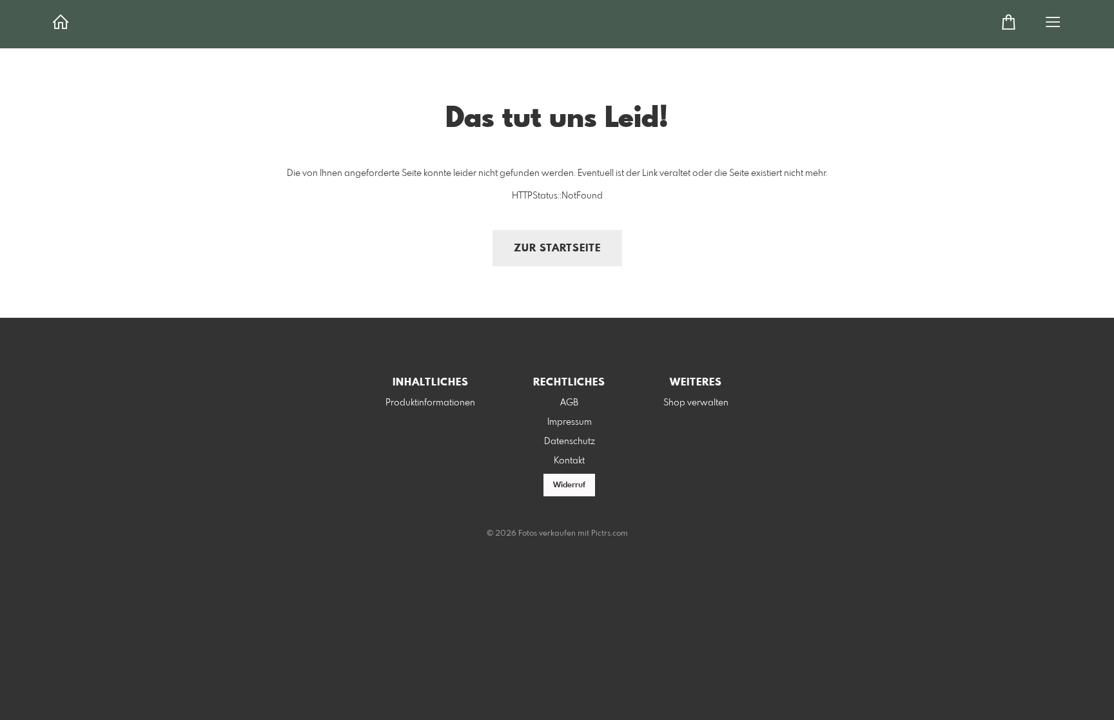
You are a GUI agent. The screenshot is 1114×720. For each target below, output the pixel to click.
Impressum (569, 422)
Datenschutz (569, 441)
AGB (569, 402)
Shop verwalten (695, 402)
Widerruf (569, 485)
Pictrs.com (609, 534)
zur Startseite (557, 248)
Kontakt (569, 460)
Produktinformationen (430, 402)
